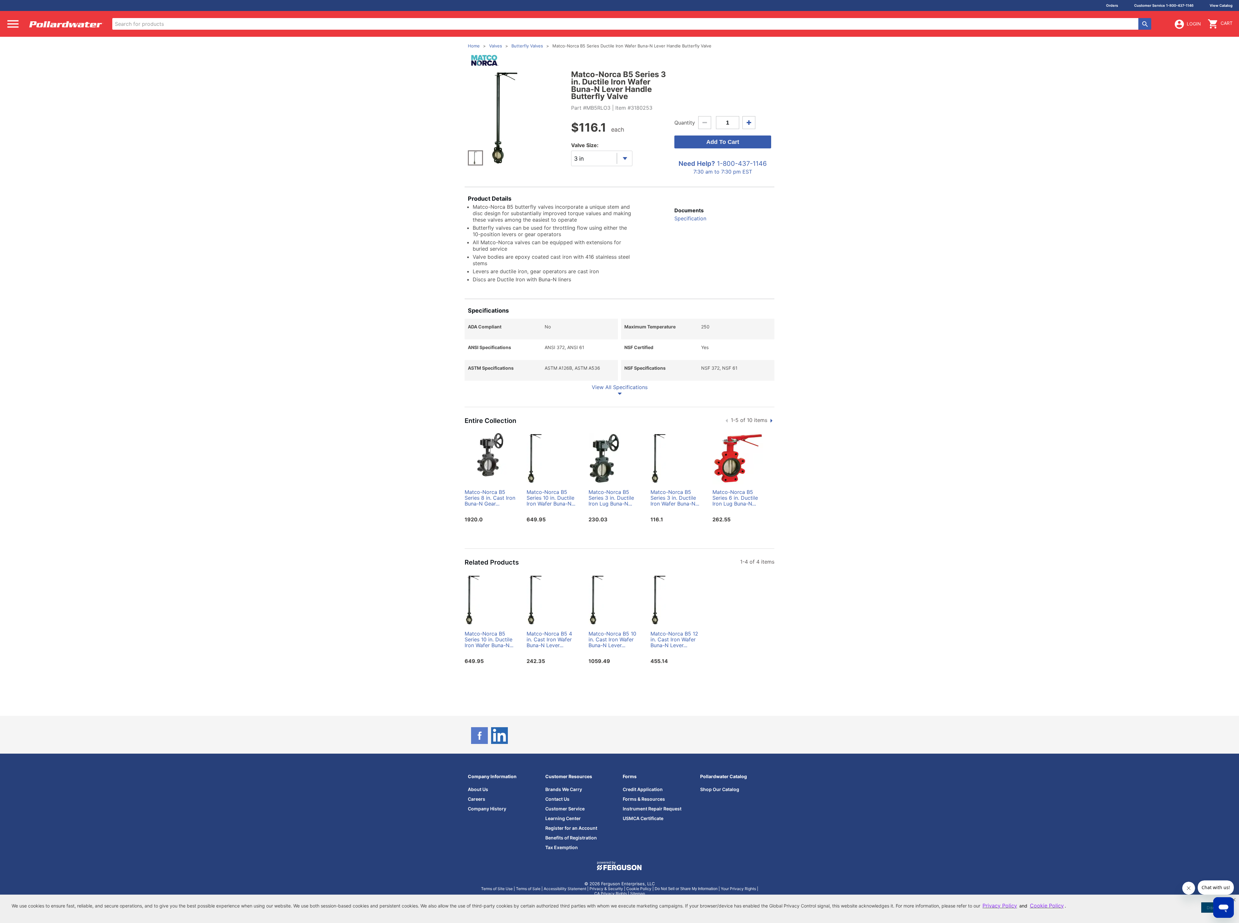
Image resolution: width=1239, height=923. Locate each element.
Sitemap (637, 893)
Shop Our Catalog (719, 789)
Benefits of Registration (571, 837)
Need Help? (697, 163)
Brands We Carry (563, 789)
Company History (487, 808)
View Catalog (1221, 5)
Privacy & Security (606, 888)
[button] (1234, 900)
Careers (476, 799)
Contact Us (557, 799)
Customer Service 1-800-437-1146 (1164, 5)
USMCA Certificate (643, 818)
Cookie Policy (638, 888)
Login (1194, 23)
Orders (1112, 5)
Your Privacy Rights (738, 888)
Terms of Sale (528, 888)
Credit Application (643, 789)
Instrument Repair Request (652, 808)
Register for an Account (571, 828)
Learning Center (563, 818)
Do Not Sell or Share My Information (686, 889)
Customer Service (565, 808)
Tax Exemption (561, 847)
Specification (690, 218)
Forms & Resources (644, 799)
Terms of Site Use (497, 888)
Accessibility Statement (565, 888)
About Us (478, 789)
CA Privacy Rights (610, 893)
